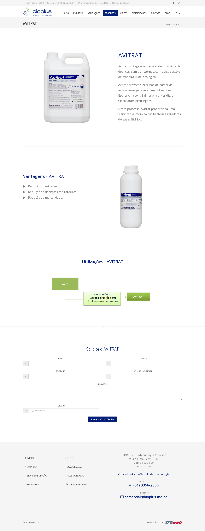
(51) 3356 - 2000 (35, 2)
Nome (61, 358)
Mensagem (102, 384)
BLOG (69, 458)
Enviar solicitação (102, 419)
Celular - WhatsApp (144, 371)
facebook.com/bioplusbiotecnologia (144, 474)
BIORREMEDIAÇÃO (36, 475)
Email (143, 358)
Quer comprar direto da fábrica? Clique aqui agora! (104, 2)
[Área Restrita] (179, 3)
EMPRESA (31, 466)
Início (168, 25)
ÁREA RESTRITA (77, 484)
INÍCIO (30, 458)
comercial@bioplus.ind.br (62, 2)
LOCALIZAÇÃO (74, 466)
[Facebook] (173, 3)
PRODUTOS (32, 484)
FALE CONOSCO (75, 475)
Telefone (61, 371)
